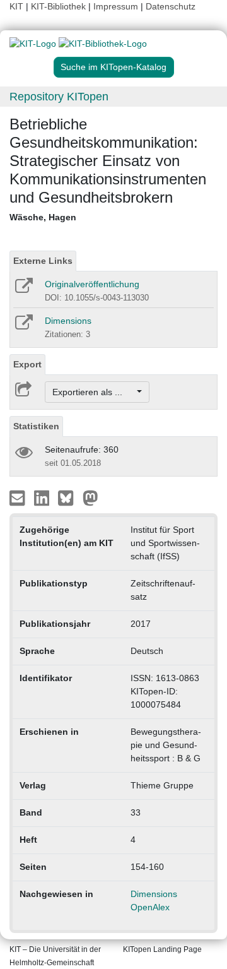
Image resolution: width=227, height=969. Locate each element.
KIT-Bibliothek (59, 6)
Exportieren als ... (93, 392)
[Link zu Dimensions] (23, 326)
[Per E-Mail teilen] (18, 497)
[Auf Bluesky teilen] (69, 497)
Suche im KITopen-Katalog (113, 67)
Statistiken (36, 426)
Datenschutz (170, 6)
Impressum (115, 6)
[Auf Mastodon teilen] (90, 497)
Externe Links (43, 261)
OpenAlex (150, 907)
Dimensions (68, 321)
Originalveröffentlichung (92, 284)
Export (27, 364)
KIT (16, 6)
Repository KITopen (58, 96)
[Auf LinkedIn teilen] (43, 497)
